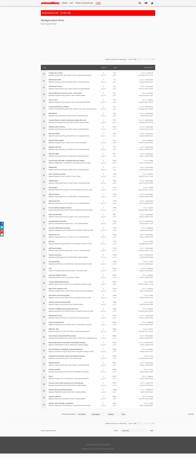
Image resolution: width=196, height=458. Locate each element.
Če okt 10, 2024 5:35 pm (146, 338)
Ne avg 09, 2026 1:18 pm (146, 95)
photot (57, 210)
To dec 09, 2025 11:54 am (145, 190)
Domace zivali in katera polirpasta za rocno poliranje (66, 383)
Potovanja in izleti (82, 270)
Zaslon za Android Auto (56, 322)
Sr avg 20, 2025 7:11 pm (146, 223)
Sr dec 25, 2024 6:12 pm (146, 297)
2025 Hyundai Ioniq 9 (55, 315)
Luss (56, 358)
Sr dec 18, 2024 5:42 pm (146, 304)
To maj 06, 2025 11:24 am (145, 250)
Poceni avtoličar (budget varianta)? (60, 208)
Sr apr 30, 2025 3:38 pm (146, 257)
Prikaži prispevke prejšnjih (69, 414)
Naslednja (191, 414)
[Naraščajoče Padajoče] (116, 414)
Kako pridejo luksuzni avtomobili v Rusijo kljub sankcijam (67, 342)
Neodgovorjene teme (50, 13)
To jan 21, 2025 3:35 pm (146, 277)
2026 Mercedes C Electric (57, 127)
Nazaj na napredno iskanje (48, 24)
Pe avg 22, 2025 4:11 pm (146, 217)
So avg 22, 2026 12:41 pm (146, 75)
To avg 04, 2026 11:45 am (146, 102)
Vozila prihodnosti (84, 82)
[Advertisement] (98, 40)
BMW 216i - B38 (53, 329)
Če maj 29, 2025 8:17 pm (146, 243)
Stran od (132, 59)
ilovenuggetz (59, 338)
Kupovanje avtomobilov (85, 75)
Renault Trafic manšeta (56, 140)
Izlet (50, 268)
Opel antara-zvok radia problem (59, 295)
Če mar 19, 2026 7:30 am (146, 142)
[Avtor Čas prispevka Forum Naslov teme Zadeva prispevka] (97, 414)
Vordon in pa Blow (54, 369)
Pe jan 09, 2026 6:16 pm (146, 169)
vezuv (56, 372)
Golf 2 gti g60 (53, 187)
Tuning (78, 176)
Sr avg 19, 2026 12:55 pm (146, 88)
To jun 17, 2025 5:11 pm (146, 237)
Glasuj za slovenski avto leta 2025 (59, 302)
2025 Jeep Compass (55, 248)
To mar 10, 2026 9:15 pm (146, 149)
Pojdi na (116, 430)
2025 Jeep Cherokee (55, 214)
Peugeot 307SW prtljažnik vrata (59, 282)
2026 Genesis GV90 (55, 79)
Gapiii (56, 304)
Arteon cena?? (53, 100)
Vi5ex (56, 405)
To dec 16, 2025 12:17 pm (146, 176)
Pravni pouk (99, 444)
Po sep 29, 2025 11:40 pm (146, 210)
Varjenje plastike (54, 261)
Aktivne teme (65, 13)
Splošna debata (84, 122)
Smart (51, 376)
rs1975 (57, 264)
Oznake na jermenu (55, 255)
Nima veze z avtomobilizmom (88, 109)
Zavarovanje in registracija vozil (87, 338)
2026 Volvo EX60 (54, 154)
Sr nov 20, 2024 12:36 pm (146, 331)
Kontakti (107, 444)
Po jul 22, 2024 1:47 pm (146, 372)
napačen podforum (55, 396)
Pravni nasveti (78, 358)
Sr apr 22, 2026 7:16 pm (146, 129)
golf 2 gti (51, 241)
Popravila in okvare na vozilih (82, 163)
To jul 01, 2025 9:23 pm (146, 230)
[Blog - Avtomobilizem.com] (50, 3)
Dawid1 (57, 331)
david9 (57, 190)
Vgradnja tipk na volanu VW (57, 221)
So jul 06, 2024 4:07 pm (146, 385)
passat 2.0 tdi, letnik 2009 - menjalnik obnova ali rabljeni (67, 160)
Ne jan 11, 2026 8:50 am (146, 163)
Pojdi (151, 430)
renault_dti (58, 75)
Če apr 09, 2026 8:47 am (146, 136)
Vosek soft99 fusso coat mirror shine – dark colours (65, 93)
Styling (77, 277)
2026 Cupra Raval (54, 133)
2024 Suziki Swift (54, 363)
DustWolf (58, 324)
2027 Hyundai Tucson (55, 86)
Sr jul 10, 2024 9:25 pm (146, 378)
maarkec (57, 95)
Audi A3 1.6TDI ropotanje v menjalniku (61, 403)
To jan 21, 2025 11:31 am (146, 284)
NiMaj (56, 163)
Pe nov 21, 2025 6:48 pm (146, 196)
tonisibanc (58, 351)
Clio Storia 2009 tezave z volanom (59, 228)
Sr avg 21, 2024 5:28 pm (146, 365)
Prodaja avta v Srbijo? (56, 73)
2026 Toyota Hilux (54, 201)
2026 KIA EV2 (53, 167)
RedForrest (58, 392)
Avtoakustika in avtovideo (84, 324)
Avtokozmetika (80, 95)
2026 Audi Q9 (53, 113)
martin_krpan (59, 82)
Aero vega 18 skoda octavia (57, 275)
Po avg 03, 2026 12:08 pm (146, 109)
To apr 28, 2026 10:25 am (146, 122)
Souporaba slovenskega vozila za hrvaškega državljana (67, 356)
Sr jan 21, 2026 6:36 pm (146, 156)
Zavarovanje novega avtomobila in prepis (62, 336)
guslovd (57, 176)
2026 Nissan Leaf (54, 234)
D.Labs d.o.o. (95, 449)
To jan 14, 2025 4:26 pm (146, 291)
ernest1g (57, 398)
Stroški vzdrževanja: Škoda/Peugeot (60, 389)
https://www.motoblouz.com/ (58, 288)
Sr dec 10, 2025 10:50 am (146, 183)
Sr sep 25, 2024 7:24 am (146, 351)
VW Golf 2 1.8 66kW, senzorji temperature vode (63, 309)
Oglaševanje (90, 444)
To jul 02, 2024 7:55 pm (146, 392)
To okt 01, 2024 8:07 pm (146, 345)
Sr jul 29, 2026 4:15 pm (146, 115)
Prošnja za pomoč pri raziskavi (59, 106)
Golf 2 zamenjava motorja (57, 174)
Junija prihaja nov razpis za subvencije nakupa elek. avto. (67, 120)
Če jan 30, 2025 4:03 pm (146, 270)
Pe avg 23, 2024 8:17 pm (146, 358)
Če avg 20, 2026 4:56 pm (146, 82)
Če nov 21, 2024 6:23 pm (146, 318)
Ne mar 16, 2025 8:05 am (146, 264)
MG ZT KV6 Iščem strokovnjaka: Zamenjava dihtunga (66, 349)
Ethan (56, 284)
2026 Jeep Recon (54, 194)
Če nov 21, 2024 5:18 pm (146, 324)
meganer (57, 142)
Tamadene (58, 270)
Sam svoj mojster (81, 142)
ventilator (58, 291)
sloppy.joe (58, 230)
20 (153, 59)
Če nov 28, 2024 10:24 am (145, 311)
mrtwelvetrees (59, 122)
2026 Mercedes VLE (55, 147)
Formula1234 (59, 109)
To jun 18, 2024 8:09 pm (146, 405)
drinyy (57, 297)
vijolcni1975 (58, 385)
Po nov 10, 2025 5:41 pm (146, 203)
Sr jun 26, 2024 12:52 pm (146, 398)
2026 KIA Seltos (53, 181)
